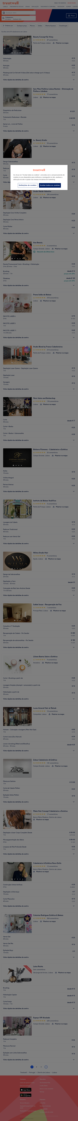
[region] (39, 177)
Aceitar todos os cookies (50, 185)
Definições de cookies (27, 185)
